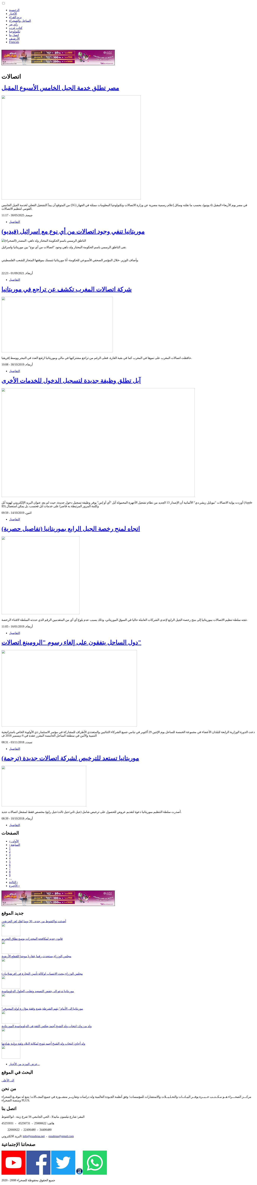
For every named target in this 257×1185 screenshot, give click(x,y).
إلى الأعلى (8, 1080)
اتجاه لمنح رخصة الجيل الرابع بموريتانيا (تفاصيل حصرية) (71, 528)
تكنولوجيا (14, 31)
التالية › (13, 882)
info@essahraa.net (34, 1136)
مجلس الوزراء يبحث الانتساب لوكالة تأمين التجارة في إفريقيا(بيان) (42, 973)
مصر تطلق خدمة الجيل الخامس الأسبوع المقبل (60, 87)
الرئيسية (14, 10)
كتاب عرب (15, 28)
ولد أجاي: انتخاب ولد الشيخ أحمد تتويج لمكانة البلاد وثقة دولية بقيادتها (43, 1043)
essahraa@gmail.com (61, 1136)
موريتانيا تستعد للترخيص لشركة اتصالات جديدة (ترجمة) (70, 758)
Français (14, 42)
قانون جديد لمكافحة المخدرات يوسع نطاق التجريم (32, 938)
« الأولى (14, 841)
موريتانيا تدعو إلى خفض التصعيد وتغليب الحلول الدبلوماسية (38, 991)
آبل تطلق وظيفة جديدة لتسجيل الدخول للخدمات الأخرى (71, 380)
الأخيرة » (14, 885)
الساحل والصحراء (20, 20)
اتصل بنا (14, 35)
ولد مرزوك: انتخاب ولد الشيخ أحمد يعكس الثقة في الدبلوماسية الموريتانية (47, 1026)
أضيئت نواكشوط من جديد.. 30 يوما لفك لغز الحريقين (34, 921)
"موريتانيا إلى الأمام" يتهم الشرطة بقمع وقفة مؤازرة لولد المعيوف (42, 1008)
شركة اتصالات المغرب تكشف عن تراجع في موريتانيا (67, 289)
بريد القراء (15, 17)
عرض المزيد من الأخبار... (24, 1064)
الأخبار (13, 13)
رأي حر (13, 24)
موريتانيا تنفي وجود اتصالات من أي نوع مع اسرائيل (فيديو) (73, 231)
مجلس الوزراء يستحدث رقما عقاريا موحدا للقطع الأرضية (36, 956)
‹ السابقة (14, 844)
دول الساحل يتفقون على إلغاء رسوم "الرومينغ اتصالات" (71, 642)
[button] (3, 3)
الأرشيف (14, 38)
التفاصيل (14, 221)
